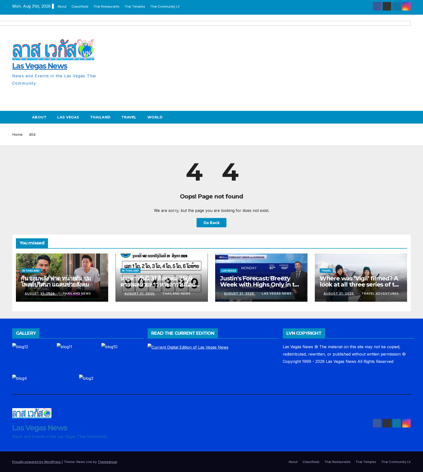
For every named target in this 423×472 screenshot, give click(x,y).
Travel (129, 117)
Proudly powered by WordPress (37, 462)
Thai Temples (134, 6)
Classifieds (79, 6)
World (155, 117)
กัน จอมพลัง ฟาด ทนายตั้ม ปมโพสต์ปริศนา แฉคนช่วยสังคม (56, 281)
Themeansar (107, 462)
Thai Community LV (165, 6)
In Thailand (30, 270)
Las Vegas (68, 117)
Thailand (100, 117)
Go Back (211, 222)
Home (17, 134)
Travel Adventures (380, 293)
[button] (407, 117)
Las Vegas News (277, 293)
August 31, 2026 (40, 293)
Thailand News (77, 293)
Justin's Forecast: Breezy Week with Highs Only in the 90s (261, 284)
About (62, 6)
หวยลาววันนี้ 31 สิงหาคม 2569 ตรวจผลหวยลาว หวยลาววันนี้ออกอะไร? (159, 284)
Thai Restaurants (106, 6)
